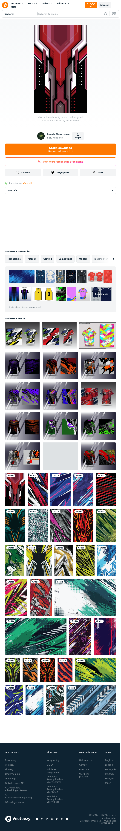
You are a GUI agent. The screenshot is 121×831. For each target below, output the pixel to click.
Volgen (78, 137)
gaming (47, 258)
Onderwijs (10, 778)
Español (107, 764)
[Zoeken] (106, 14)
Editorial (61, 3)
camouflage (65, 258)
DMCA (50, 764)
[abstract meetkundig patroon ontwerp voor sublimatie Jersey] (12, 670)
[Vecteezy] (5, 5)
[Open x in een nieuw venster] (62, 818)
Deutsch (107, 773)
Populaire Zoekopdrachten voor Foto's (55, 789)
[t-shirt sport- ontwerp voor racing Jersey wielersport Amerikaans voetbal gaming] (22, 365)
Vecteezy (9, 764)
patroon (32, 258)
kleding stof (101, 258)
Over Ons (84, 769)
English (107, 760)
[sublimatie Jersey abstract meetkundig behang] (39, 560)
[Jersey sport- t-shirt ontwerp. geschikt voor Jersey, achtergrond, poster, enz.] (97, 335)
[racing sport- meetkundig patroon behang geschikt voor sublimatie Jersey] (106, 489)
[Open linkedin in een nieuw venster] (47, 818)
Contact (83, 764)
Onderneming (12, 773)
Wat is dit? (27, 183)
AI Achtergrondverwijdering (18, 796)
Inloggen (104, 5)
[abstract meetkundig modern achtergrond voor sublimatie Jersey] (15, 489)
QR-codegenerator (15, 802)
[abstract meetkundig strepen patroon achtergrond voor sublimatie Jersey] (14, 700)
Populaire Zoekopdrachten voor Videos (55, 799)
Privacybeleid (107, 820)
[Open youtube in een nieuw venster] (67, 818)
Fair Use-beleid (104, 822)
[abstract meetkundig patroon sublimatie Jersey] (38, 489)
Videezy (9, 769)
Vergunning (53, 760)
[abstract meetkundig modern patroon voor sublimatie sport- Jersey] (63, 560)
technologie (14, 258)
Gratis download (60, 149)
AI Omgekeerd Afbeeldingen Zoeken (16, 789)
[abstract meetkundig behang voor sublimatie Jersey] (83, 489)
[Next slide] (109, 259)
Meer (13, 6)
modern (83, 258)
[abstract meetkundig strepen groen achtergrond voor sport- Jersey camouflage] (85, 560)
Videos (46, 3)
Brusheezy (10, 760)
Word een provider (84, 775)
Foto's (31, 3)
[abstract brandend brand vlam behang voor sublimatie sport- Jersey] (47, 670)
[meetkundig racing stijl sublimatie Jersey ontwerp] (60, 489)
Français (107, 778)
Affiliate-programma (53, 770)
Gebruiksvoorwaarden (88, 820)
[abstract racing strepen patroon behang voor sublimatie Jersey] (65, 670)
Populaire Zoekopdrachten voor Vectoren (55, 779)
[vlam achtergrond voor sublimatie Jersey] (83, 525)
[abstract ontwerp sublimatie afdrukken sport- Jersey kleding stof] (60, 525)
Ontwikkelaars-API (14, 783)
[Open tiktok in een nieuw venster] (57, 818)
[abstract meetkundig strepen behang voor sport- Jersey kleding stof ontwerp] (55, 700)
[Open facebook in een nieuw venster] (37, 818)
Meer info (12, 190)
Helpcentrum (86, 760)
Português (108, 769)
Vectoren (15, 3)
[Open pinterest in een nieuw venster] (52, 818)
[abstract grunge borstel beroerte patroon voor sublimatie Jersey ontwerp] (16, 597)
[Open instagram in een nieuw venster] (42, 818)
